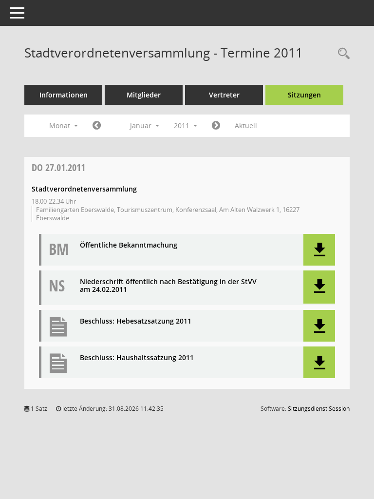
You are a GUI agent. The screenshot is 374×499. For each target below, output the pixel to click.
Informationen (63, 94)
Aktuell (246, 125)
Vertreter (224, 94)
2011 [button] (182, 125)
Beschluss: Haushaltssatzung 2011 (137, 358)
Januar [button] (141, 125)
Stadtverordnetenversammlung (84, 188)
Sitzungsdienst (319, 408)
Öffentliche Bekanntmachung (128, 245)
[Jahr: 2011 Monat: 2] (216, 125)
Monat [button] (60, 125)
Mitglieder (144, 94)
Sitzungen (304, 94)
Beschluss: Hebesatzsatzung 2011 (135, 321)
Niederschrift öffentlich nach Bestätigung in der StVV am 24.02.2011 (168, 286)
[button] (319, 250)
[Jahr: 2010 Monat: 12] (96, 125)
